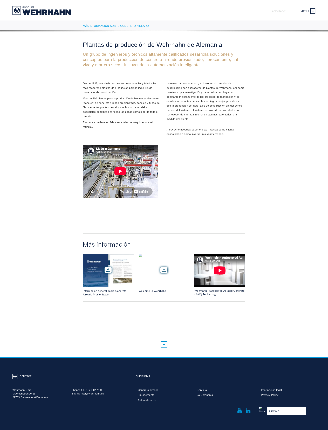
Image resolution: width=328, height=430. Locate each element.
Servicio (202, 390)
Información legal (271, 390)
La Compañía (205, 394)
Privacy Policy (269, 394)
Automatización (147, 400)
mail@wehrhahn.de (92, 393)
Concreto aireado (148, 390)
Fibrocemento (146, 394)
